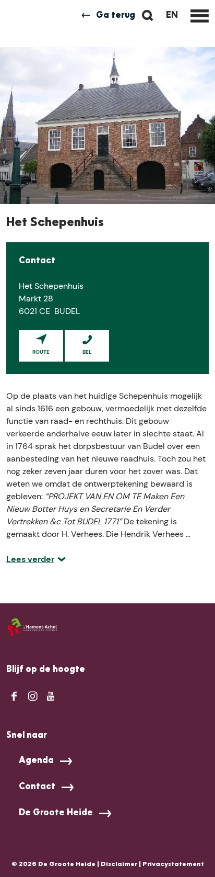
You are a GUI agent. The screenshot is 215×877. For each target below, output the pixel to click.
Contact (37, 787)
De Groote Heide (56, 813)
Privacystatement (173, 864)
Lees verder (30, 559)
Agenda (36, 761)
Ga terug (115, 16)
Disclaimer (119, 864)
